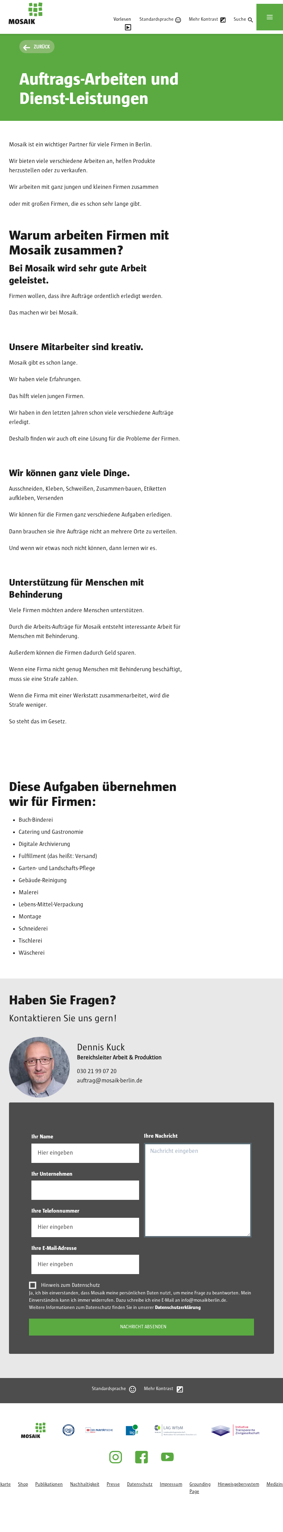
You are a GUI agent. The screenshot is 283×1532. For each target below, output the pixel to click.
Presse (113, 1484)
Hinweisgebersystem (238, 1484)
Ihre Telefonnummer (55, 1211)
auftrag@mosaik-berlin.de (110, 1081)
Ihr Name (42, 1136)
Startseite (18, 27)
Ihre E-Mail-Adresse (54, 1248)
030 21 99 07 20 (97, 1071)
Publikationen (49, 1484)
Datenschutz (140, 1484)
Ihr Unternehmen (51, 1174)
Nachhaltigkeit (84, 1484)
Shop (23, 1484)
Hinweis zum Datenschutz (70, 1285)
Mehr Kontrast (203, 19)
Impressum (171, 1484)
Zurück (42, 47)
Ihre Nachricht (161, 1136)
